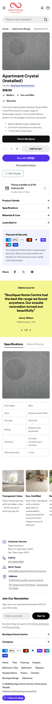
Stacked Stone (9, 673)
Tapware (39, 667)
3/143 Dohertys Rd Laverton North (26, 580)
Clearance (27, 678)
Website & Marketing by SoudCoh (19, 691)
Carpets (36, 662)
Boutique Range (10, 678)
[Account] (42, 8)
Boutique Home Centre (23, 85)
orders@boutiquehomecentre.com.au (27, 571)
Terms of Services (40, 624)
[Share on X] (23, 271)
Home (5, 28)
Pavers (24, 673)
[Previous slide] (22, 330)
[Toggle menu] (4, 8)
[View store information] (45, 188)
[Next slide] (30, 330)
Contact (35, 673)
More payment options (26, 165)
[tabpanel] (26, 403)
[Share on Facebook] (14, 271)
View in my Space (26, 139)
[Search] (45, 19)
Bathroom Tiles (10, 667)
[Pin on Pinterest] (32, 271)
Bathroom (26, 667)
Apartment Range (21, 28)
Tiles (14, 662)
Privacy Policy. (13, 627)
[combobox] (26, 19)
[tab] (13, 345)
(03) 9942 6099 (16, 561)
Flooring (24, 662)
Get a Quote (15, 173)
